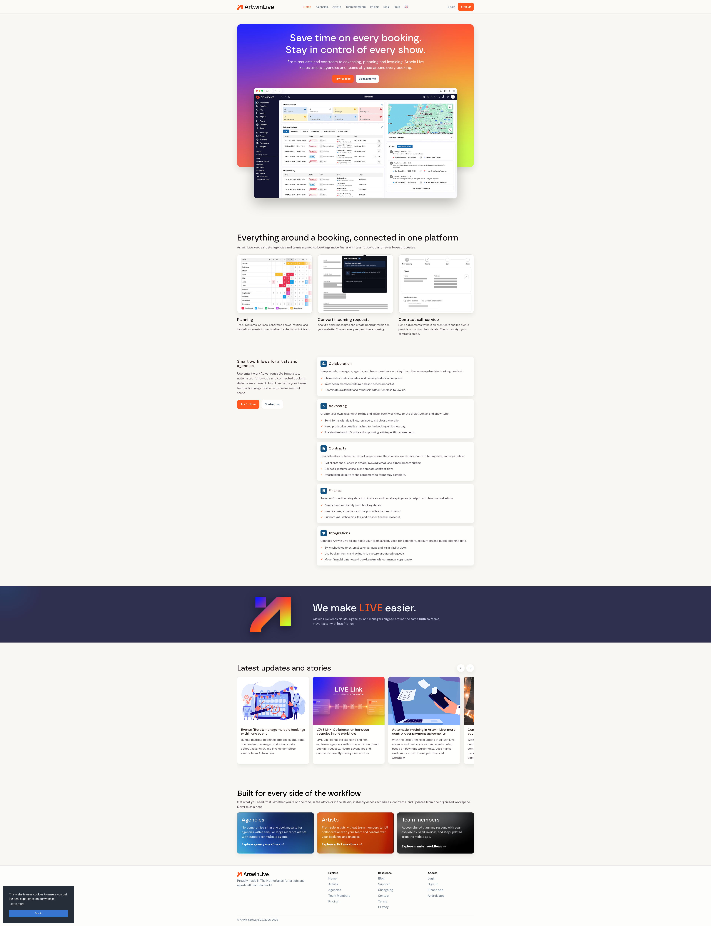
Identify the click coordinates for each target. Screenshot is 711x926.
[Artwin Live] (281, 874)
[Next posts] (470, 668)
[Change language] (406, 7)
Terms (382, 901)
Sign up (466, 6)
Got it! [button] (39, 913)
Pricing (374, 6)
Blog (386, 6)
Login (451, 6)
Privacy (383, 907)
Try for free (343, 78)
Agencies (322, 6)
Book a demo (367, 78)
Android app (436, 895)
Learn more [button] (16, 903)
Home (307, 6)
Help (397, 6)
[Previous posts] (461, 668)
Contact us (272, 404)
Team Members (339, 895)
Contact (383, 895)
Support (384, 884)
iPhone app (435, 890)
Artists (336, 6)
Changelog (385, 890)
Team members (356, 6)
